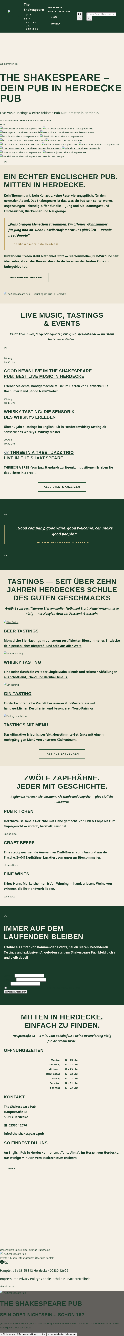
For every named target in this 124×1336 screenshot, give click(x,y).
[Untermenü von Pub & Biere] (63, 7)
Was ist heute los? (10, 120)
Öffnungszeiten (26, 1257)
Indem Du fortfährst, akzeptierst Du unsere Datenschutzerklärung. (44, 987)
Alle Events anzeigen (62, 486)
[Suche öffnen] (80, 16)
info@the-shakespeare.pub (24, 1133)
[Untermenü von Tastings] (71, 11)
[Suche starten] (89, 18)
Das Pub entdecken (26, 277)
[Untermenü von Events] (57, 11)
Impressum (8, 1279)
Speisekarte (21, 1249)
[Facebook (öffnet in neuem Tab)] (2, 1262)
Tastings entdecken (62, 753)
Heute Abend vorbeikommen (36, 120)
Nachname (10, 979)
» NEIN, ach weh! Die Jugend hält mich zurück (23, 1334)
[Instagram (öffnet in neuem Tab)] (6, 1262)
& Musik (8, 1257)
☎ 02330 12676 (15, 1125)
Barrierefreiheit (78, 1279)
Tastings (32, 1249)
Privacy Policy (29, 1279)
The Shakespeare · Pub (34, 9)
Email (7, 983)
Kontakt (50, 1257)
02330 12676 (59, 1270)
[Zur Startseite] (13, 1253)
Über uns (40, 1257)
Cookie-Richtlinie (53, 1279)
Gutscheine (44, 1249)
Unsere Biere (7, 1249)
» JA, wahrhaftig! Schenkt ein (62, 1334)
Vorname (9, 975)
